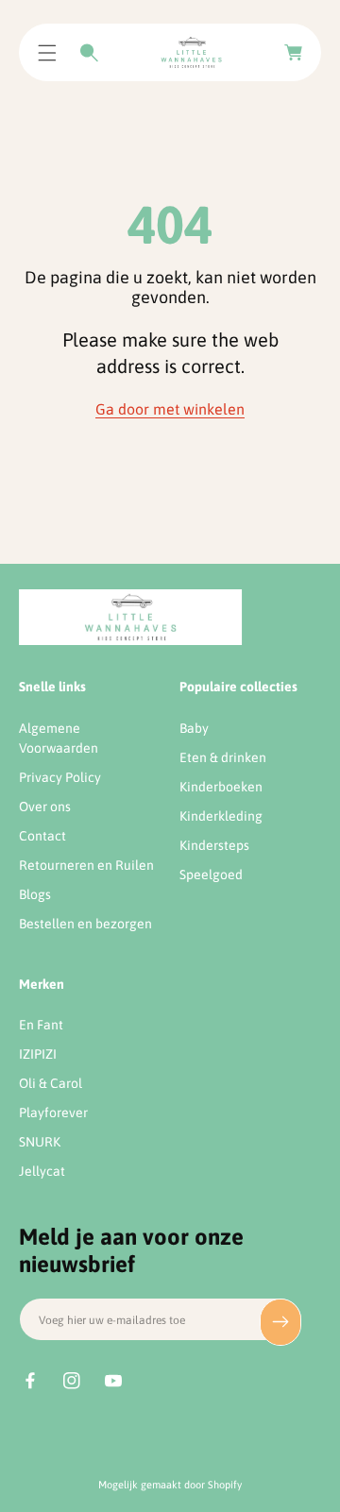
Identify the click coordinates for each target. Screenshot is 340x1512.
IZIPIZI (38, 1054)
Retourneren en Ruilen (86, 865)
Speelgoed (211, 874)
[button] (47, 53)
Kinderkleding (221, 816)
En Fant (41, 1024)
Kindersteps (214, 845)
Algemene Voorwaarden (58, 738)
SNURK (39, 1141)
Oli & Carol (50, 1083)
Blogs (35, 894)
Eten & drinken (222, 757)
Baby (194, 728)
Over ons (45, 806)
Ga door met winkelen (170, 408)
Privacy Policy (60, 777)
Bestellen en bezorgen (85, 923)
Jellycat (42, 1171)
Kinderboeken (221, 786)
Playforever (53, 1112)
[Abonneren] (280, 1322)
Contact (42, 835)
